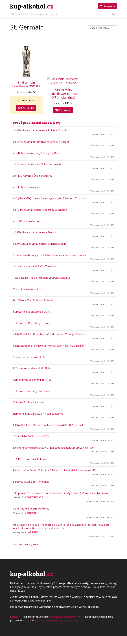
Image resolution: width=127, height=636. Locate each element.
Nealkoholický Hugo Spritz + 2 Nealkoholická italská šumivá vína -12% (53, 447)
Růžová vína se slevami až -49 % (31, 368)
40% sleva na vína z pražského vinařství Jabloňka (41, 277)
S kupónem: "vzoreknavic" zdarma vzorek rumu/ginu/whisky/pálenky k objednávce (61, 493)
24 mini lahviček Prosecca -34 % (31, 436)
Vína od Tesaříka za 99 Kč (28, 289)
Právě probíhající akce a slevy (37, 123)
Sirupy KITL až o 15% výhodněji (31, 481)
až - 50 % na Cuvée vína (26, 221)
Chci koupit (27, 108)
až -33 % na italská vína (26, 187)
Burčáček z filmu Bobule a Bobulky (33, 300)
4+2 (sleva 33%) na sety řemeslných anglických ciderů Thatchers (50, 198)
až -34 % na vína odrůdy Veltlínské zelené (37, 164)
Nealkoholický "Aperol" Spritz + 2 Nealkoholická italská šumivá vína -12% (55, 470)
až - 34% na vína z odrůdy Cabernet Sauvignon (40, 209)
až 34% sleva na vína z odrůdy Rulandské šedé (39, 243)
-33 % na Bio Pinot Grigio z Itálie (31, 323)
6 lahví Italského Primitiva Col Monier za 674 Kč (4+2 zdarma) (48, 345)
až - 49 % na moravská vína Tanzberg (35, 266)
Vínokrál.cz (94, 536)
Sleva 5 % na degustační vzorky (31, 509)
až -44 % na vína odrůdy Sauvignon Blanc (37, 153)
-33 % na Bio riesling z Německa (31, 391)
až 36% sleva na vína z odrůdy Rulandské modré (40, 130)
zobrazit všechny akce (26, 544)
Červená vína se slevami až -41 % (32, 379)
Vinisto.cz (94, 134)
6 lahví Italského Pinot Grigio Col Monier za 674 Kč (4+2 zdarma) (50, 334)
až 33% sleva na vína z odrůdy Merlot (34, 232)
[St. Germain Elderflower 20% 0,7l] (26, 61)
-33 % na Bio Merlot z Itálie (28, 402)
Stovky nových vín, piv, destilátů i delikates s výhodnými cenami (49, 255)
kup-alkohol (31, 6)
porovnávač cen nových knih (65, 616)
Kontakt (14, 616)
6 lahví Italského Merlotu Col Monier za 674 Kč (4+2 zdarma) (48, 425)
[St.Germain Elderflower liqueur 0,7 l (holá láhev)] (63, 80)
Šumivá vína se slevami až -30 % (31, 311)
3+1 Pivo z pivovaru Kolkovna (30, 459)
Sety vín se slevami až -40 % (29, 357)
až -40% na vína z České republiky (32, 175)
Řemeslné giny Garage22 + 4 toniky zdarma (38, 413)
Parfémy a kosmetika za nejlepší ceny (56, 620)
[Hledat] (113, 14)
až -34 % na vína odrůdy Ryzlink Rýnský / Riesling (41, 141)
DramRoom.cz (92, 501)
